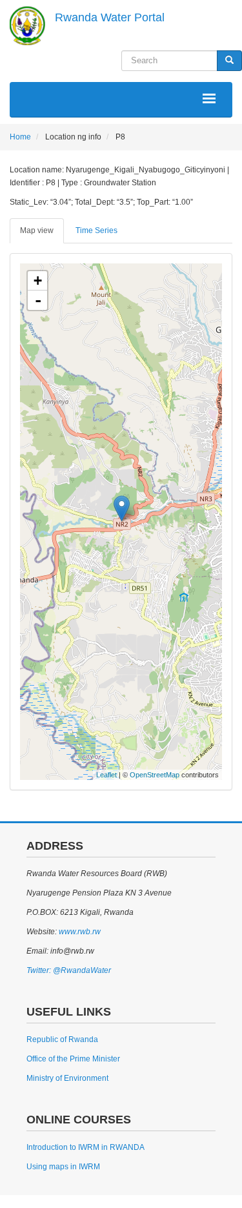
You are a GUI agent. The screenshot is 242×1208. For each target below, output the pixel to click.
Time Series (96, 230)
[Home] (27, 25)
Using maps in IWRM (63, 1166)
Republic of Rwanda (62, 1039)
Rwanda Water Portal (110, 17)
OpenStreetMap (154, 775)
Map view (37, 230)
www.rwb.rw (79, 931)
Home (20, 136)
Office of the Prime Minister (73, 1058)
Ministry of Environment (67, 1078)
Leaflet (106, 775)
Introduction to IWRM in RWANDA (85, 1147)
